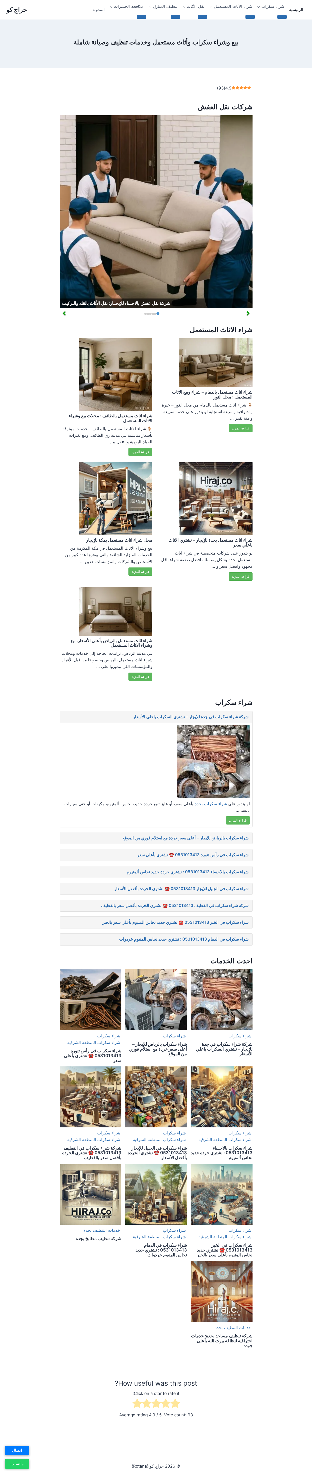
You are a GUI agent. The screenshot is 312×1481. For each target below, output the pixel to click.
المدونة (98, 9)
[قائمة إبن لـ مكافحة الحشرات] (141, 17)
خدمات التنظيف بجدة (101, 1230)
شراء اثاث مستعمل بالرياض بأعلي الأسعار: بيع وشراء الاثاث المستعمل (111, 643)
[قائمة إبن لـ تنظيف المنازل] (175, 17)
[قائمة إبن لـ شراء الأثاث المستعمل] (250, 17)
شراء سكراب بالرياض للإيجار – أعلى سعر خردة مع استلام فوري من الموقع (186, 837)
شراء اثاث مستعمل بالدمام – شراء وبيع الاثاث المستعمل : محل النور (212, 394)
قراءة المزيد (140, 452)
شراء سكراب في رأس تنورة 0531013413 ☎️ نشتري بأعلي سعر (193, 854)
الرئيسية (296, 9)
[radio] (175, 1404)
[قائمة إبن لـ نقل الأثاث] (202, 17)
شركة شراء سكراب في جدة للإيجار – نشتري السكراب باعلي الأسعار (191, 716)
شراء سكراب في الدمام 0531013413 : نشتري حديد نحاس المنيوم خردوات (184, 939)
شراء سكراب (239, 1036)
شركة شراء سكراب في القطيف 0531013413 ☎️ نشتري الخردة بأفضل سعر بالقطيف (175, 905)
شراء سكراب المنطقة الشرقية (93, 1042)
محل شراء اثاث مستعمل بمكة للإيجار (119, 540)
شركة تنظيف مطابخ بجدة (98, 1238)
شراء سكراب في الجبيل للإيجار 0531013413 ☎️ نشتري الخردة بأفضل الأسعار (181, 888)
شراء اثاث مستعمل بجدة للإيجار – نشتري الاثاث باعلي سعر (210, 542)
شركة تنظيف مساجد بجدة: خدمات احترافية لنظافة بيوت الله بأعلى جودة (222, 1340)
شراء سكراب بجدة (211, 803)
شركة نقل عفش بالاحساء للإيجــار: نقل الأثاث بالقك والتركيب (116, 303)
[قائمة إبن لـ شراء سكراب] (282, 17)
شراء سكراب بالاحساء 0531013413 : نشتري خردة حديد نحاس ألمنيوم (188, 871)
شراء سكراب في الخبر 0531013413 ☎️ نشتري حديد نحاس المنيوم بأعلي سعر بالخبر (175, 922)
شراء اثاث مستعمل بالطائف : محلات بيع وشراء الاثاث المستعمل (110, 418)
